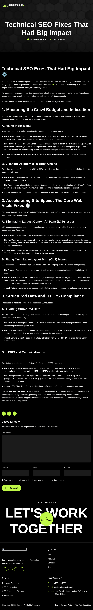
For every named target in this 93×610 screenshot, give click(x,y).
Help (56, 605)
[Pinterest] (5, 569)
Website (67, 468)
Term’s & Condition (83, 605)
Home (50, 555)
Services (51, 563)
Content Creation (9, 595)
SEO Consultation (9, 587)
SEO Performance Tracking (13, 591)
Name (5, 468)
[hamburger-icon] (88, 5)
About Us (51, 559)
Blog (49, 567)
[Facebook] (16, 569)
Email (35, 468)
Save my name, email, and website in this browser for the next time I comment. (35, 480)
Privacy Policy (67, 605)
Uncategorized (59, 39)
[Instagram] (22, 569)
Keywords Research (10, 583)
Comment (6, 433)
